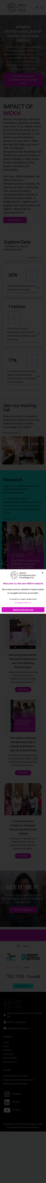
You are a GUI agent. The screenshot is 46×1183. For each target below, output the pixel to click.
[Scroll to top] (42, 1176)
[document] (23, 591)
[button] (42, 573)
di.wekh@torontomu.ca (23, 603)
